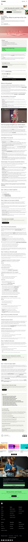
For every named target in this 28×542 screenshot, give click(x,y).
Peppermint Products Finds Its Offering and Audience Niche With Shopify (13, 401)
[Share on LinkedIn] (26, 436)
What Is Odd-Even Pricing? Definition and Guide (9, 396)
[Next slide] (16, 454)
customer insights (24, 87)
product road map (7, 378)
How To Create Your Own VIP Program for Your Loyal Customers (12, 400)
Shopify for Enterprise (4, 530)
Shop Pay (2, 526)
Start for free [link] (14, 79)
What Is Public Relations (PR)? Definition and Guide (10, 398)
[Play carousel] (14, 454)
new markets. (14, 132)
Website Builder (21, 526)
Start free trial (5, 66)
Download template (5, 222)
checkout (16, 288)
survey (13, 129)
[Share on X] (24, 436)
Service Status (3, 519)
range (13, 417)
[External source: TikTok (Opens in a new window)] (8, 540)
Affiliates (2, 515)
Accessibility (11, 528)
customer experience (11, 373)
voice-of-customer (6, 381)
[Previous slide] (12, 454)
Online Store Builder (21, 524)
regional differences (13, 325)
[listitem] (14, 448)
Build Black (11, 526)
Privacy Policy (22, 487)
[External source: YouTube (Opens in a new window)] (5, 540)
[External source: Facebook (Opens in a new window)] (1, 540)
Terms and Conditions (16, 487)
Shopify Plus (3, 528)
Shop (2, 524)
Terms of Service (11, 535)
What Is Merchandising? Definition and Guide (9, 397)
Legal (2, 517)
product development (22, 94)
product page (15, 290)
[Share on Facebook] (23, 436)
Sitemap (20, 535)
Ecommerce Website (21, 528)
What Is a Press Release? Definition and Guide (9, 399)
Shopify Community (12, 517)
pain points (12, 55)
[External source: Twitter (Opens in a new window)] (3, 540)
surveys (4, 57)
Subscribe (14, 485)
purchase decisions (9, 151)
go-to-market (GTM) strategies (21, 146)
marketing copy (21, 374)
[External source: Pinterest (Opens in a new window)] (12, 540)
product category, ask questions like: (21, 242)
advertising (15, 94)
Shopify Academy (12, 515)
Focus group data (4, 429)
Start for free (23, 1)
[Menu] (26, 1)
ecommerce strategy (8, 71)
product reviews (6, 289)
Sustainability (12, 524)
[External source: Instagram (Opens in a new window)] (7, 540)
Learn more (4, 359)
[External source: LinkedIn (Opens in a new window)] (10, 540)
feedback (11, 141)
